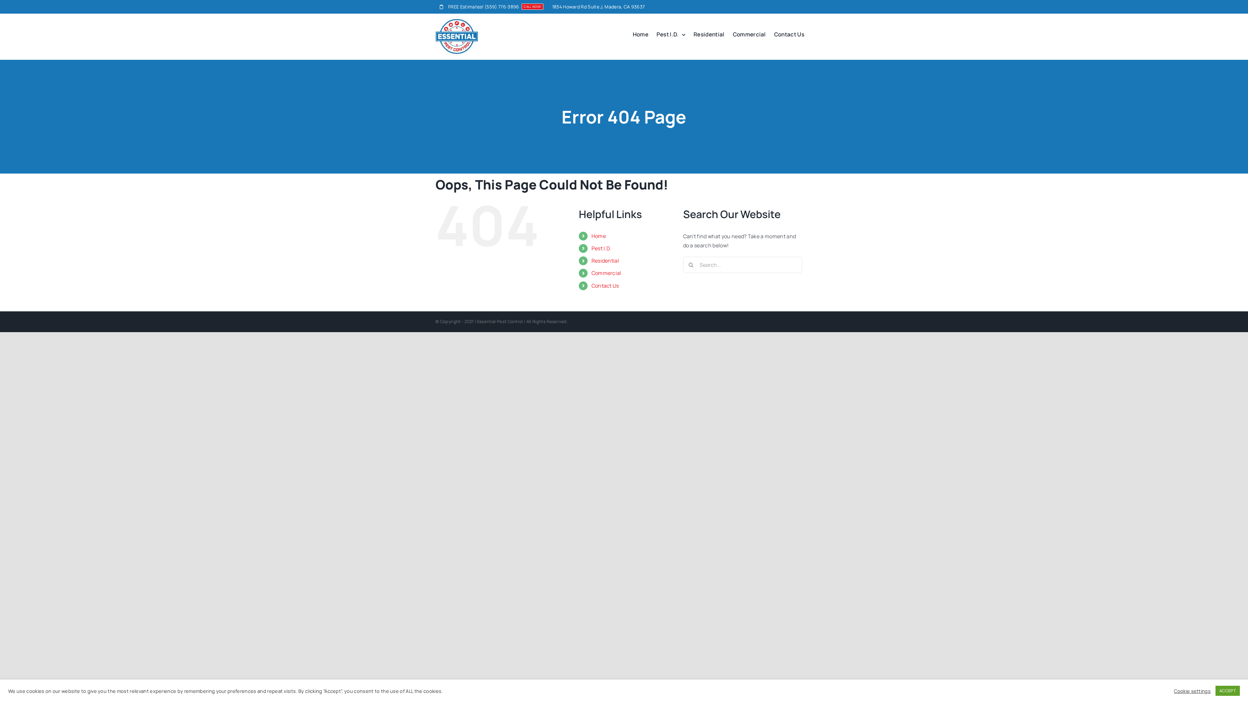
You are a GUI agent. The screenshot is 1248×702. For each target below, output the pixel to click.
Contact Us (605, 285)
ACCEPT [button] (1227, 691)
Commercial (606, 273)
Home (599, 236)
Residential (605, 260)
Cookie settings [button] (1192, 691)
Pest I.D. (601, 248)
